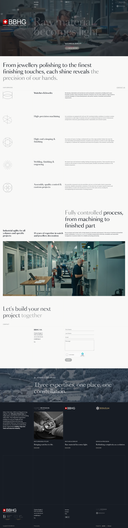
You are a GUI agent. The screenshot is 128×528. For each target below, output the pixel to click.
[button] (67, 2)
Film (35, 7)
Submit (68, 360)
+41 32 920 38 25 (38, 337)
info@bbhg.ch (37, 339)
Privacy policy (37, 526)
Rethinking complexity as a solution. (110, 445)
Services (36, 2)
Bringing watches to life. (43, 445)
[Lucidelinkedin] (35, 342)
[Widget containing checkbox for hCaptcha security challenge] (75, 354)
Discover (36, 447)
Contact (36, 4)
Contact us (121, 87)
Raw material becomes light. (76, 445)
